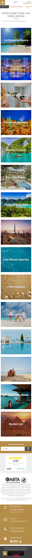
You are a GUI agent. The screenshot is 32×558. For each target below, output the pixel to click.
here (26, 21)
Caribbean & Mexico (16, 6)
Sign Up (28, 448)
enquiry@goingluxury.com (19, 521)
